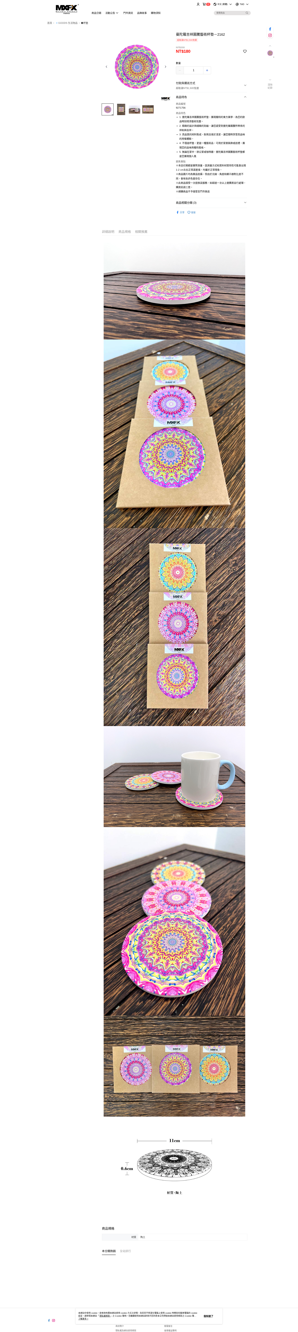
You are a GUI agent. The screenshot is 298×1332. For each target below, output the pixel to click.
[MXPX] (66, 9)
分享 (182, 212)
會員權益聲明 (170, 1330)
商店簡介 (120, 1326)
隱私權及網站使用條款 (126, 1330)
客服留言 (168, 1326)
